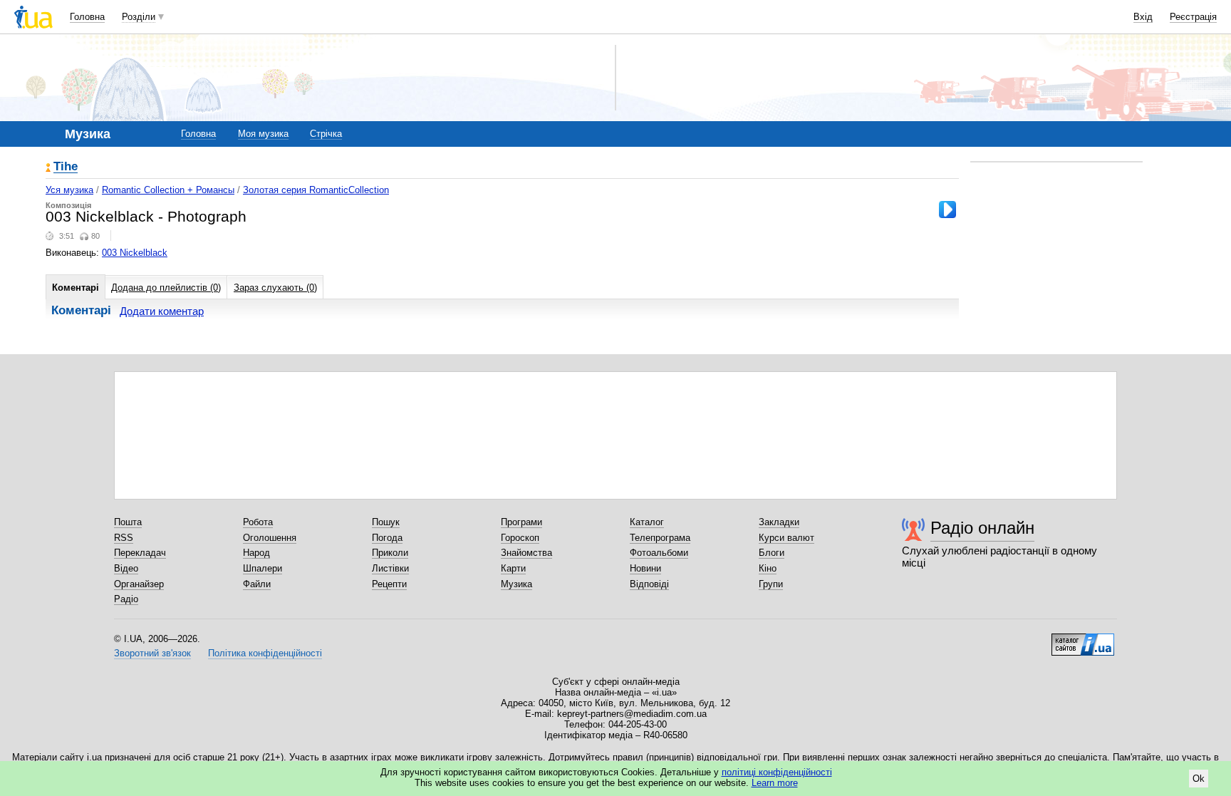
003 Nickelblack (134, 252)
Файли (257, 584)
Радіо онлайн (982, 527)
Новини (645, 568)
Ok (1199, 778)
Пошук (386, 522)
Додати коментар (162, 311)
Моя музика (263, 133)
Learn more (775, 782)
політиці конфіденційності (777, 772)
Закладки (779, 522)
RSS (123, 537)
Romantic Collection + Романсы (168, 190)
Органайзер (139, 584)
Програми (521, 522)
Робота (258, 522)
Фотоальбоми (659, 552)
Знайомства (526, 552)
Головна (87, 16)
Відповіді (649, 584)
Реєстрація (1193, 16)
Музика (516, 584)
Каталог (647, 522)
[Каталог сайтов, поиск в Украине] (1082, 639)
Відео (126, 568)
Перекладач (140, 552)
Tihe (65, 167)
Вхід (1143, 16)
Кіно (767, 568)
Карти (513, 568)
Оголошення (269, 537)
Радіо (126, 599)
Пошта (128, 522)
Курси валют (786, 537)
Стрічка (326, 133)
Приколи (390, 552)
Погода (387, 537)
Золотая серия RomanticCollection (316, 190)
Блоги (771, 552)
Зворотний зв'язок (152, 653)
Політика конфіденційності (265, 653)
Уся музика (69, 190)
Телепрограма (660, 537)
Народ (256, 552)
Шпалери (262, 568)
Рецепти (389, 584)
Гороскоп (520, 537)
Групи (771, 584)
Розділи (138, 16)
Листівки (390, 568)
